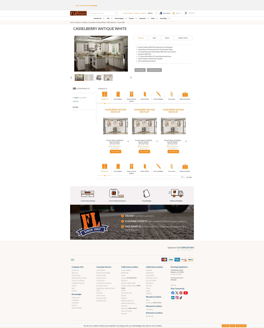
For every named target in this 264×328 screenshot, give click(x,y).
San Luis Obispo (151, 280)
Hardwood (97, 18)
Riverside (124, 313)
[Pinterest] (181, 293)
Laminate (142, 18)
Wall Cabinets (111, 22)
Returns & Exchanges (103, 272)
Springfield (149, 309)
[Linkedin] (173, 297)
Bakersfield (124, 272)
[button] (128, 141)
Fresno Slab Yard (126, 293)
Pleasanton (124, 308)
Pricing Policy (100, 280)
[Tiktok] (181, 297)
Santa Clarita (150, 275)
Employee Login (101, 298)
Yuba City (149, 293)
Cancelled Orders (102, 285)
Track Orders (100, 270)
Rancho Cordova (126, 311)
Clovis (123, 275)
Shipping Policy (101, 275)
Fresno (123, 290)
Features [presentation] (141, 38)
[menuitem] (99, 18)
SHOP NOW (115, 151)
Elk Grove (124, 280)
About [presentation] (167, 38)
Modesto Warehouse (128, 303)
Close (232, 326)
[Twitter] (177, 293)
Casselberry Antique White (97, 22)
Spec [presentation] (154, 38)
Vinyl (152, 18)
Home (72, 22)
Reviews (74, 291)
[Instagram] (177, 297)
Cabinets (78, 22)
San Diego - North (151, 278)
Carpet (131, 18)
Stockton (149, 285)
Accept (226, 326)
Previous (72, 78)
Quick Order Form (154, 70)
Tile (108, 18)
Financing (136, 13)
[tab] (141, 38)
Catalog (84, 22)
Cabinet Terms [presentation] (183, 38)
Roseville (149, 270)
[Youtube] (185, 293)
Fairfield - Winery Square (129, 285)
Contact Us (144, 13)
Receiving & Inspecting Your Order (105, 289)
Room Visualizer (128, 13)
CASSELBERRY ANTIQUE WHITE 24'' (115, 111)
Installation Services (78, 283)
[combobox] (102, 13)
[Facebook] (173, 293)
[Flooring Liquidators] (78, 13)
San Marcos (149, 283)
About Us (75, 272)
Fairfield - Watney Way (128, 283)
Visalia (148, 291)
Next (130, 78)
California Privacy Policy (79, 278)
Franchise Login (101, 300)
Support (74, 305)
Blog (73, 288)
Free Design (140, 70)
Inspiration (75, 302)
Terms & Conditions (78, 280)
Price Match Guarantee (103, 283)
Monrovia (124, 306)
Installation (75, 300)
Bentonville (149, 316)
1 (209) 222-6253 (187, 247)
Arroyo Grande (126, 270)
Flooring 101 (76, 297)
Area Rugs (163, 18)
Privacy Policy (76, 275)
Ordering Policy (101, 278)
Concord (124, 278)
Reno (147, 300)
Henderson (149, 302)
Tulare (148, 288)
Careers (74, 285)
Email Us (173, 285)
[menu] (132, 18)
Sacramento (150, 272)
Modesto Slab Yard (127, 300)
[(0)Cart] (172, 13)
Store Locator (100, 295)
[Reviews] (94, 5)
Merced (123, 295)
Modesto (124, 298)
